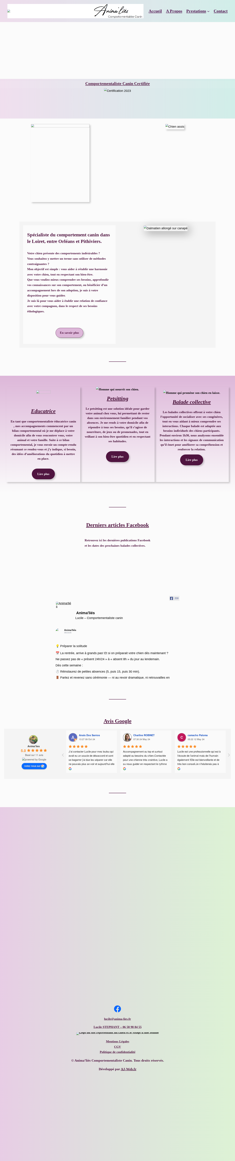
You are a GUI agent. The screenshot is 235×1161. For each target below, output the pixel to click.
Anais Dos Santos (89, 735)
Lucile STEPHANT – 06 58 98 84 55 (118, 1027)
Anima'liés (70, 630)
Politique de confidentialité (117, 1052)
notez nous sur (32, 766)
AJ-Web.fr (128, 1069)
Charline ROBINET (144, 735)
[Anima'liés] (64, 604)
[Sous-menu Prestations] (208, 11)
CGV (117, 1047)
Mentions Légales (117, 1041)
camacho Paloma (198, 735)
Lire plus (43, 474)
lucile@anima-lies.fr (117, 1019)
